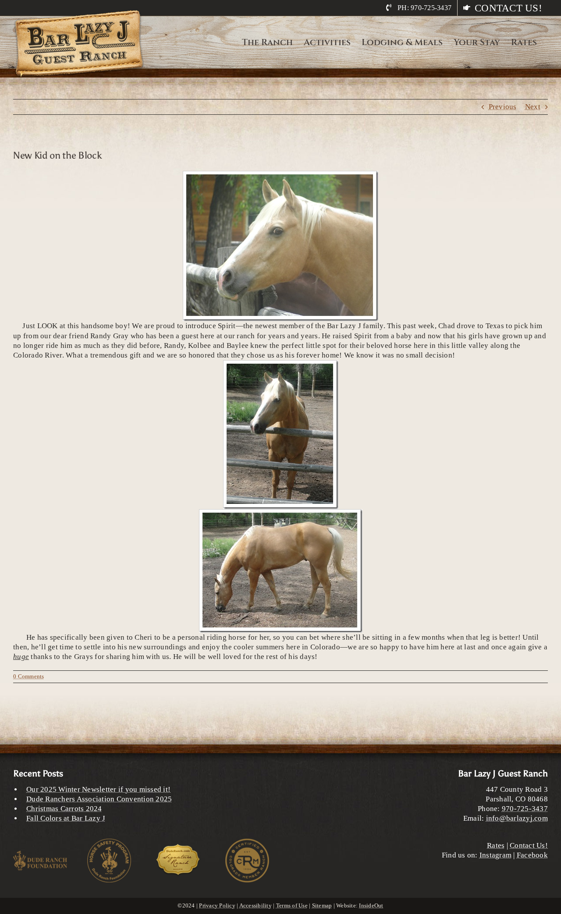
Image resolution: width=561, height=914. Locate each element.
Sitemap (322, 905)
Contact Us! (529, 845)
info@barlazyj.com (517, 818)
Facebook (532, 855)
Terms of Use (292, 905)
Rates (495, 845)
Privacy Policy (217, 905)
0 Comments (28, 676)
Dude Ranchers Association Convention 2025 (99, 799)
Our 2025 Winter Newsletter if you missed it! (98, 789)
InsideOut (371, 905)
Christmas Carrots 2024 (64, 808)
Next (532, 107)
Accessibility (255, 905)
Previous (503, 107)
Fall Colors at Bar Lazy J (65, 818)
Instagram (495, 855)
